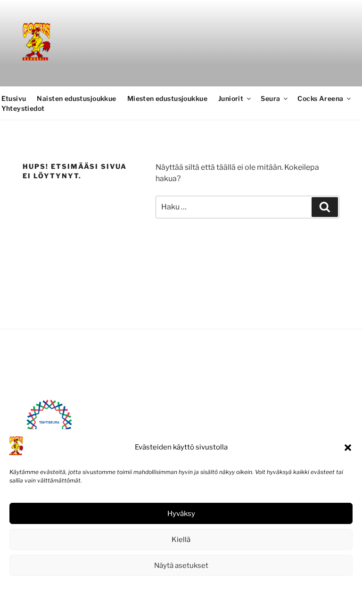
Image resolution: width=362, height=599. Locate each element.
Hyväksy (181, 513)
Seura (270, 98)
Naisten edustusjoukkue (76, 98)
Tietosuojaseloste (202, 586)
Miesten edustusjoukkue (167, 98)
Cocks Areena (320, 98)
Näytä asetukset (181, 565)
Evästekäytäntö (153, 586)
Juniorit (230, 98)
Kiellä (181, 539)
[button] (348, 447)
